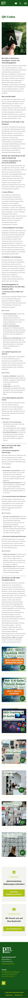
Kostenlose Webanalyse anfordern (14, 893)
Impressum (9, 995)
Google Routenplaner (8, 964)
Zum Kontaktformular (14, 929)
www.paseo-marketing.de (9, 974)
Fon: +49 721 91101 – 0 (8, 976)
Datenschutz (18, 995)
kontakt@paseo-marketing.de (10, 972)
